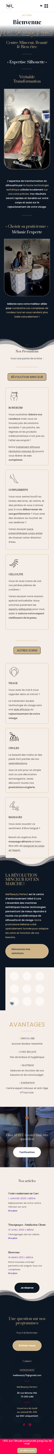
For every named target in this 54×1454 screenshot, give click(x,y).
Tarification (27, 1152)
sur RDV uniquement (27, 1415)
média (32, 1198)
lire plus (12, 1210)
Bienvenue (14, 1252)
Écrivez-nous (27, 1345)
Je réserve (27, 1287)
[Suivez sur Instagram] (30, 1424)
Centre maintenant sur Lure (23, 1193)
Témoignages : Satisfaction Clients (27, 1224)
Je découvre (27, 1450)
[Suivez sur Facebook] (24, 1424)
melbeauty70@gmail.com (27, 1375)
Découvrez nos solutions (21, 951)
